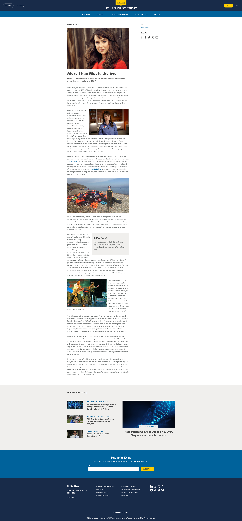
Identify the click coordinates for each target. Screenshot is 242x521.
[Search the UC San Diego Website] (237, 5)
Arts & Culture (141, 14)
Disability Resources (102, 496)
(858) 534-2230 (72, 497)
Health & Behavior (148, 427)
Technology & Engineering (99, 416)
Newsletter (99, 489)
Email (90, 465)
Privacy (146, 518)
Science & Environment (97, 402)
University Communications (129, 493)
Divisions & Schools (120, 513)
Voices (157, 14)
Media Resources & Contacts (105, 486)
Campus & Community (119, 14)
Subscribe (229, 6)
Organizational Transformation (130, 489)
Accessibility (139, 518)
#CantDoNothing (95, 169)
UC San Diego (20, 6)
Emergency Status (101, 493)
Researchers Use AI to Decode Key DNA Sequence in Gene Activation (149, 433)
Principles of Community (128, 486)
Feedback (152, 518)
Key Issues (124, 496)
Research (86, 14)
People (100, 14)
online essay (73, 161)
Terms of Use (131, 518)
